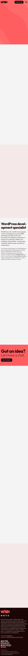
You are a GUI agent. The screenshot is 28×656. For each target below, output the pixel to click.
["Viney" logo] (5, 2)
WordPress (9, 635)
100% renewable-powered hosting (15, 637)
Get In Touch (7, 360)
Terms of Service (14, 652)
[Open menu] (26, 2)
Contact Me (19, 2)
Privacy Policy (6, 652)
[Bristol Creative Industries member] (6, 644)
